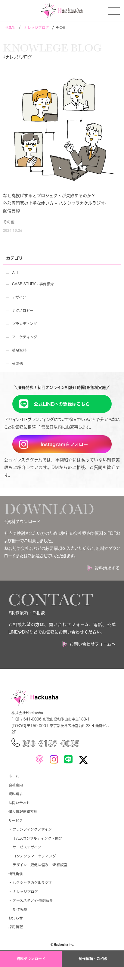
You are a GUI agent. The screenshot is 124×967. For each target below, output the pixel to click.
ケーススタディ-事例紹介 (33, 900)
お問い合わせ (19, 802)
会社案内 (15, 785)
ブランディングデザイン (32, 829)
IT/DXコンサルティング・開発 (37, 838)
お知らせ (15, 918)
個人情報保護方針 (22, 811)
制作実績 (20, 909)
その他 (9, 222)
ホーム (13, 776)
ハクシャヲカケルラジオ (32, 882)
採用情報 (15, 926)
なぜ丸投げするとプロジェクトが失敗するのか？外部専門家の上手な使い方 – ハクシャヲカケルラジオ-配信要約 (54, 203)
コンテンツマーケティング (34, 856)
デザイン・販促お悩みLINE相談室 (40, 864)
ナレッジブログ (25, 891)
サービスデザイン (27, 847)
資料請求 (15, 793)
